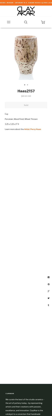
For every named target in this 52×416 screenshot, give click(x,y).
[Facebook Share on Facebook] (49, 277)
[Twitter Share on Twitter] (49, 298)
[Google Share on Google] (49, 291)
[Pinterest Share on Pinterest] (49, 284)
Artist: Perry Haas (32, 129)
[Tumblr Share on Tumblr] (49, 305)
